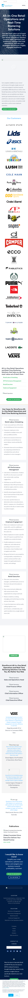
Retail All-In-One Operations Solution (14, 920)
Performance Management (14, 913)
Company (14, 926)
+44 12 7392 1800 (17, 899)
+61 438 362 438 (16, 901)
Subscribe (14, 979)
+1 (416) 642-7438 (20, 898)
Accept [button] (11, 995)
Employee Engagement (10, 388)
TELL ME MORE (14, 877)
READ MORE (7, 842)
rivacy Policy (6, 987)
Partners (14, 933)
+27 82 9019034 (15, 903)
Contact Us (14, 941)
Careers (14, 943)
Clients (14, 928)
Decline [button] (17, 995)
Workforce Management (14, 911)
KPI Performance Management (12, 381)
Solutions (14, 908)
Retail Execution (8, 384)
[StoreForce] (7, 5)
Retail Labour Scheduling (10, 377)
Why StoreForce (14, 935)
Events (14, 930)
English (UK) (24, 1)
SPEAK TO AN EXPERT (9, 109)
